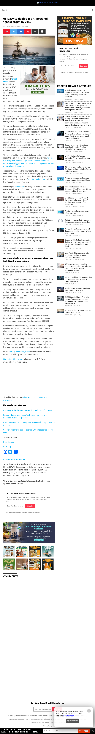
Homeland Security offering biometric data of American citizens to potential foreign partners (78, 189)
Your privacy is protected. (13, 512)
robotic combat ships (37, 179)
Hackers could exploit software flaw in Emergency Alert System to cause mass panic (78, 279)
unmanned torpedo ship (13, 475)
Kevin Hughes (22, 26)
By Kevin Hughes (78, 315)
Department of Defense (26, 467)
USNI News (19, 187)
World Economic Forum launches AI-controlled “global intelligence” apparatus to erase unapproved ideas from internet (78, 135)
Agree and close (72, 721)
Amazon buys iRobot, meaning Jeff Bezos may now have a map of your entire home (78, 231)
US (26, 475)
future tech (8, 470)
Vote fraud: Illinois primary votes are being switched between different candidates (77, 255)
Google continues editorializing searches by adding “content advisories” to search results (76, 147)
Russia (18, 473)
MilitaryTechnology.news (19, 352)
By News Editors (78, 151)
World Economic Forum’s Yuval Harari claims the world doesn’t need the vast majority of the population (76, 201)
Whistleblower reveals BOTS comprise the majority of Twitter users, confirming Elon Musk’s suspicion (77, 93)
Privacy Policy (47, 726)
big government (44, 464)
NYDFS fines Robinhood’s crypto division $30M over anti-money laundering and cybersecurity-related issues (77, 300)
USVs (30, 475)
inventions (18, 470)
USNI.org (7, 447)
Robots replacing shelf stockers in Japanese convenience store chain (78, 221)
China (5, 467)
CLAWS (12, 467)
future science (43, 467)
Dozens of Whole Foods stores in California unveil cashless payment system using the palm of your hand (78, 243)
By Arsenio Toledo (78, 207)
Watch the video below (12, 359)
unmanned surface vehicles (34, 473)
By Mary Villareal (78, 112)
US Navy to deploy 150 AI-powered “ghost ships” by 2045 (78, 311)
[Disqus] (29, 609)
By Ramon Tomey (78, 99)
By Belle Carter (77, 193)
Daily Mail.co (8, 442)
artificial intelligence (28, 464)
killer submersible (31, 470)
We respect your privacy (36, 719)
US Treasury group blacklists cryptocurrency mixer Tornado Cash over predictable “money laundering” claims (78, 267)
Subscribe (83, 731)
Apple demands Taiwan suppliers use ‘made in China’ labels (77, 289)
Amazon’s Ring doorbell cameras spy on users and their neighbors (77, 179)
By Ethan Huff (77, 127)
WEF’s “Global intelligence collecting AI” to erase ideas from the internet (77, 158)
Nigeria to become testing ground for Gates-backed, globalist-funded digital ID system (78, 169)
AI (17, 464)
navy (13, 473)
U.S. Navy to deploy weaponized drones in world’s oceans (27, 410)
